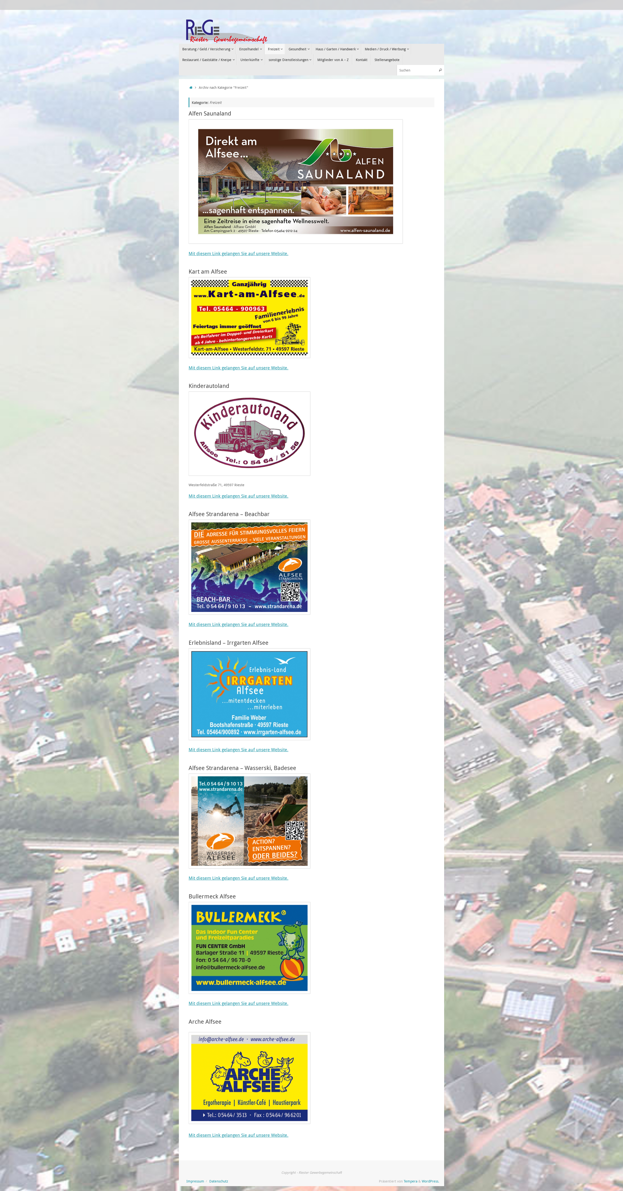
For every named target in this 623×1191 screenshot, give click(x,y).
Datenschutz (218, 1181)
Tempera (410, 1181)
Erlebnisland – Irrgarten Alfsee (228, 642)
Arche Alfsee (205, 1021)
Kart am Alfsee (208, 271)
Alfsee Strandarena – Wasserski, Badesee (242, 768)
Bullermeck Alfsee (212, 896)
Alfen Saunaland (210, 113)
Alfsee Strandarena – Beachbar (229, 514)
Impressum (195, 1181)
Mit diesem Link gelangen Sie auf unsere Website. (238, 253)
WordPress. (430, 1181)
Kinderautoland (209, 386)
